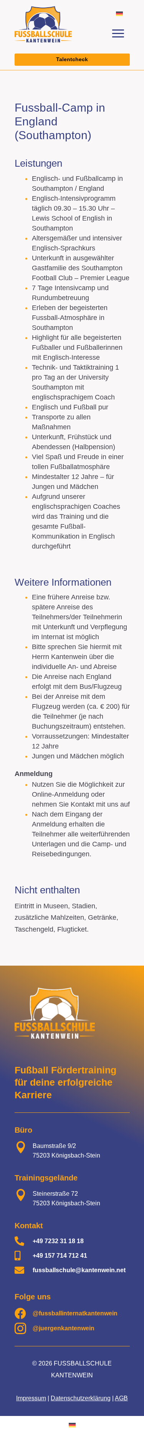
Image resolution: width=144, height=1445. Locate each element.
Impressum (31, 1398)
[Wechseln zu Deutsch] (119, 13)
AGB (121, 1398)
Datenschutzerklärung (81, 1398)
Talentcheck (72, 59)
